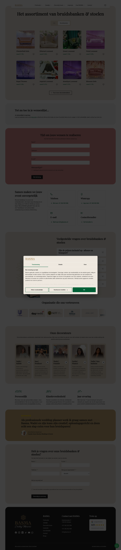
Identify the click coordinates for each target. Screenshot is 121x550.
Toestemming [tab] (36, 264)
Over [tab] (85, 264)
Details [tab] (61, 264)
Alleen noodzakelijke (37, 289)
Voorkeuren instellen (60, 289)
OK (84, 289)
